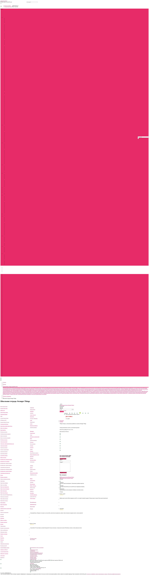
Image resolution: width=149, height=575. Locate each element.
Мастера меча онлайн (9, 171)
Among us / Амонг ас (9, 179)
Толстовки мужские (9, 56)
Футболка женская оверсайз (10, 33)
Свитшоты (7, 219)
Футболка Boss (8, 261)
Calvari (6, 61)
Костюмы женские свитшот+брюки (12, 43)
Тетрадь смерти (8, 166)
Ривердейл (32, 416)
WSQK (6, 21)
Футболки (7, 217)
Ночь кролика (32, 484)
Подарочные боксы (9, 208)
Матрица (7, 152)
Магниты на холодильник (10, 115)
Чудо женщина (8, 156)
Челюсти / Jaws (8, 163)
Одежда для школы (9, 206)
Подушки (2, 516)
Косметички (7, 202)
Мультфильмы (12, 12)
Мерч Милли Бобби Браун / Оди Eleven (13, 24)
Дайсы (6, 215)
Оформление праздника (10, 118)
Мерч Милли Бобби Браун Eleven (6, 426)
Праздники (8, 13)
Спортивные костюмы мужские (11, 59)
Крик (31, 438)
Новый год (7, 193)
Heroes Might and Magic (9, 181)
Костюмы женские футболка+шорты (12, 40)
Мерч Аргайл (8, 92)
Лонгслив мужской (3, 445)
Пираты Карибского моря (10, 149)
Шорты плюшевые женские (10, 49)
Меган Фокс (7, 190)
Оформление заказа (34, 549)
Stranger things (32, 409)
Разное (31, 508)
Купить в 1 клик (63, 410)
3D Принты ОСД (8, 65)
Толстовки (7, 220)
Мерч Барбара (2, 502)
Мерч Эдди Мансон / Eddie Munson (12, 25)
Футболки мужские (9, 52)
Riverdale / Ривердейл (9, 129)
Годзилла (31, 442)
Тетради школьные (9, 196)
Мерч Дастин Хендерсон (4, 488)
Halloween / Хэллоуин (9, 124)
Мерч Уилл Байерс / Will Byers (11, 89)
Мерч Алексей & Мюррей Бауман (6, 494)
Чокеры (6, 252)
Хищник (7, 153)
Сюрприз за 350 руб (9, 120)
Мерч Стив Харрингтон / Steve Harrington (11, 342)
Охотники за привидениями (10, 145)
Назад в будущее (8, 159)
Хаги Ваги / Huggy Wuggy (10, 185)
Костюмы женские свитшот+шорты (12, 42)
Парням (6, 14)
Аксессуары (2, 555)
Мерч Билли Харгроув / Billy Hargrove (12, 98)
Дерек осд (7, 27)
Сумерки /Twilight (8, 162)
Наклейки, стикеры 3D (9, 114)
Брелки (6, 248)
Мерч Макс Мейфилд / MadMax (11, 26)
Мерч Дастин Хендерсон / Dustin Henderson (11, 344)
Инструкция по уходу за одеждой (36, 547)
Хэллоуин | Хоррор (9, 194)
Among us (31, 491)
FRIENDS (32, 411)
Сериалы (17, 11)
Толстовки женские (9, 37)
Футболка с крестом (9, 264)
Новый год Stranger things (10, 63)
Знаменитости (3, 13)
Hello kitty (7, 188)
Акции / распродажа (9, 122)
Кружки (6, 108)
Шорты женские (8, 50)
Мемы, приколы (8, 257)
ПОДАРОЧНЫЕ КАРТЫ (10, 119)
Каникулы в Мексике (9, 138)
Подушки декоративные (10, 117)
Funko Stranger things (9, 103)
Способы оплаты (33, 555)
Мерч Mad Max (3, 430)
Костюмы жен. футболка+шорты (6, 459)
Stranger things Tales (3, 408)
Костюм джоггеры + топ (10, 224)
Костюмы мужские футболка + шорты (12, 57)
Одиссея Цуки (8, 177)
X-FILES (31, 413)
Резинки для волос (9, 106)
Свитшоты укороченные (10, 230)
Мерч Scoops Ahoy (9, 102)
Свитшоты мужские (7, 306)
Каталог (4, 384)
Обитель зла (7, 160)
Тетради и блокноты (9, 111)
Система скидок (33, 558)
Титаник (31, 445)
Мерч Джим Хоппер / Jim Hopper (11, 96)
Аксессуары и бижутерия (13, 14)
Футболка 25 (7, 263)
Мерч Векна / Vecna (9, 87)
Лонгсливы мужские (9, 53)
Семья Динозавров (9, 141)
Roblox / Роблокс (8, 184)
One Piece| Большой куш (10, 137)
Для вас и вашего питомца (10, 201)
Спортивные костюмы (9, 222)
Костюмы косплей (8, 19)
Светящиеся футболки (9, 82)
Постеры (7, 81)
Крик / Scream (8, 144)
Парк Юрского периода (10, 147)
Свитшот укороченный (4, 449)
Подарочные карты (8, 6)
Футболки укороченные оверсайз (11, 232)
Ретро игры (7, 259)
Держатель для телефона (10, 68)
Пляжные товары (8, 79)
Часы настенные (8, 86)
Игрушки (7, 69)
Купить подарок (7, 5)
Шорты (6, 233)
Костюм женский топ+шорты (11, 41)
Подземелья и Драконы (9, 62)
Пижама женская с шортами (10, 226)
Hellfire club (7, 20)
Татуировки (7, 84)
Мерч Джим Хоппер (4, 492)
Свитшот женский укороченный (11, 36)
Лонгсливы (7, 218)
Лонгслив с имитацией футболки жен (12, 64)
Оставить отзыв (63, 458)
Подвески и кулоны (9, 249)
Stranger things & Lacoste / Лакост (11, 51)
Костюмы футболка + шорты (11, 225)
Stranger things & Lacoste (4, 422)
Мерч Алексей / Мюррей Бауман (11, 97)
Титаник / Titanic (8, 151)
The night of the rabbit (9, 175)
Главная (4, 382)
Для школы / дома (14, 13)
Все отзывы (32, 539)
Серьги (6, 250)
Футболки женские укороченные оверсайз (11, 286)
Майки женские (8, 73)
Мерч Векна (2, 481)
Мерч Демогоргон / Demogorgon (11, 95)
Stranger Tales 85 (8, 23)
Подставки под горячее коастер (11, 80)
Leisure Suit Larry (8, 180)
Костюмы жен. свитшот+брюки (5, 465)
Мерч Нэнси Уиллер (9, 75)
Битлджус (7, 150)
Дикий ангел (7, 134)
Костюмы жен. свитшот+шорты (6, 463)
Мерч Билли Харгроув (4, 496)
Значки (6, 116)
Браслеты (7, 247)
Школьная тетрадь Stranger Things (66, 478)
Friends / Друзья (8, 126)
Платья (1, 475)
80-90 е (6, 254)
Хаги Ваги (32, 493)
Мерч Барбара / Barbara (9, 101)
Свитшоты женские (9, 35)
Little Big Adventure (9, 182)
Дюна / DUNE (8, 143)
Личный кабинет (3, 0)
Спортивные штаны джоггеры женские (11, 297)
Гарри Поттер (8, 155)
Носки (6, 76)
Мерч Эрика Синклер (4, 498)
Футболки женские (9, 28)
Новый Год (2, 557)
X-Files (6, 127)
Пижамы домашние (9, 48)
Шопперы (7, 104)
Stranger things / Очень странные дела (8, 11)
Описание (62, 420)
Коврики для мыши (9, 112)
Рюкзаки (7, 107)
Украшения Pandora (9, 85)
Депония (31, 482)
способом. (32, 563)
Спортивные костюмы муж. (5, 473)
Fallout (6, 136)
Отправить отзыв (63, 472)
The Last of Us (8, 186)
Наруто (6, 165)
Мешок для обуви (3, 520)
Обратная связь (33, 559)
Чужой (6, 154)
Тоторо (6, 167)
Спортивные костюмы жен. (5, 467)
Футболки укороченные (10, 231)
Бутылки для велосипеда (10, 110)
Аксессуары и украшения (10, 67)
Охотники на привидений (34, 436)
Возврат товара (33, 557)
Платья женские (8, 47)
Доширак (7, 256)
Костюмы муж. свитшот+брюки (6, 471)
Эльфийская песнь (33, 474)
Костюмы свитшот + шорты (10, 223)
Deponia (6, 174)
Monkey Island (8, 176)
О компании (32, 550)
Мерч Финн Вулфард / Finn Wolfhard (12, 88)
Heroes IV (31, 489)
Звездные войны (8, 158)
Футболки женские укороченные (11, 29)
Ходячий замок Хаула (9, 172)
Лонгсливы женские (9, 34)
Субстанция (32, 461)
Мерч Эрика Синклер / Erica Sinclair (12, 99)
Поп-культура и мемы (7, 253)
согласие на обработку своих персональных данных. (97, 573)
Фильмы (2, 12)
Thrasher (6, 255)
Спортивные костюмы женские (11, 46)
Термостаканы (8, 109)
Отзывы (61, 421)
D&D (19, 13)
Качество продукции (34, 551)
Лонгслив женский (3, 441)
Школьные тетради (3, 532)
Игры (8, 12)
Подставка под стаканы (10, 210)
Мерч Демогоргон (3, 490)
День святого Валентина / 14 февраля (12, 60)
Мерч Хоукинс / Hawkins (10, 105)
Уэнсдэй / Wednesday (33, 418)
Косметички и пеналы (9, 70)
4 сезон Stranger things (9, 66)
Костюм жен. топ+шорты (4, 461)
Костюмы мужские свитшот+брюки (12, 58)
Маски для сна (8, 74)
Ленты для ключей (9, 71)
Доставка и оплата (33, 556)
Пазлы (6, 113)
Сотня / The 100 (8, 128)
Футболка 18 (7, 262)
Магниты (7, 205)
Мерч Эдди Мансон (3, 428)
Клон (6, 139)
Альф (31, 420)
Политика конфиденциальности (36, 552)
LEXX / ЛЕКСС (8, 132)
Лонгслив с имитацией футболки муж (12, 72)
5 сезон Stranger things (9, 121)
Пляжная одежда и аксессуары (5, 508)
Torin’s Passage (8, 183)
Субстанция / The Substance (10, 161)
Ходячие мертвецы (9, 135)
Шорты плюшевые (9, 234)
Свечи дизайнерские (9, 83)
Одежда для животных (7, 329)
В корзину (62, 411)
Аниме (5, 12)
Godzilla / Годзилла (9, 157)
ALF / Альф (7, 133)
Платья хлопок (8, 227)
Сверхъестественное (9, 140)
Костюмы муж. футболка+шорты (6, 469)
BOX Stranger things (9, 18)
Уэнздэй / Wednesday (9, 131)
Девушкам (3, 14)
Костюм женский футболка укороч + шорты (11, 292)
